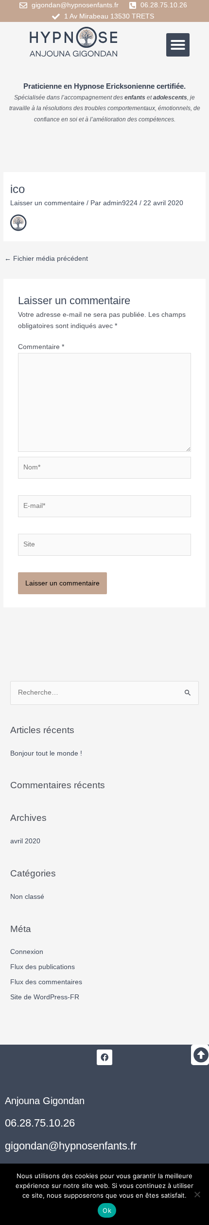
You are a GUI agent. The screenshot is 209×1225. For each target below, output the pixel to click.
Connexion (26, 951)
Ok (107, 1210)
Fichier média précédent (46, 258)
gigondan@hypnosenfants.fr (71, 1146)
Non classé (27, 896)
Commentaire (41, 346)
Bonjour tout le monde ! (46, 753)
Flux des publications (42, 967)
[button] (178, 45)
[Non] (197, 1194)
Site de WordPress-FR (44, 997)
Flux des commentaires (46, 982)
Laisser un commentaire (47, 203)
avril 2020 (25, 841)
